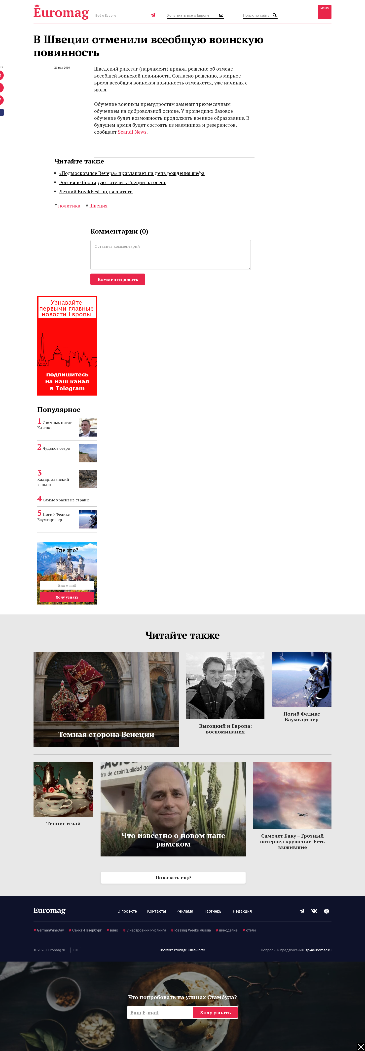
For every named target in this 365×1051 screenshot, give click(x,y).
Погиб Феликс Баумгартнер (53, 517)
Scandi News (132, 131)
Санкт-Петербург (85, 930)
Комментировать (118, 279)
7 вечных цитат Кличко (54, 425)
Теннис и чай (63, 823)
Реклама (185, 911)
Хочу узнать (67, 597)
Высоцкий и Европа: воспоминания (225, 729)
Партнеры (213, 911)
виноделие (227, 930)
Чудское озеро (56, 448)
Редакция (242, 911)
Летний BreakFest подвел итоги (96, 191)
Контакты (156, 911)
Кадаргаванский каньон (53, 482)
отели (249, 930)
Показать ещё (173, 877)
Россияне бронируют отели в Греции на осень (112, 182)
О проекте (127, 911)
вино (112, 930)
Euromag (61, 12)
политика (67, 205)
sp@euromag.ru (318, 950)
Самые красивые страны (66, 500)
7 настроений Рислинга (144, 930)
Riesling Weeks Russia (191, 930)
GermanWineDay (49, 930)
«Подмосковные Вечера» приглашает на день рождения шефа (132, 173)
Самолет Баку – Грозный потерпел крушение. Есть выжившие (292, 841)
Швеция (97, 205)
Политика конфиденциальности (182, 950)
